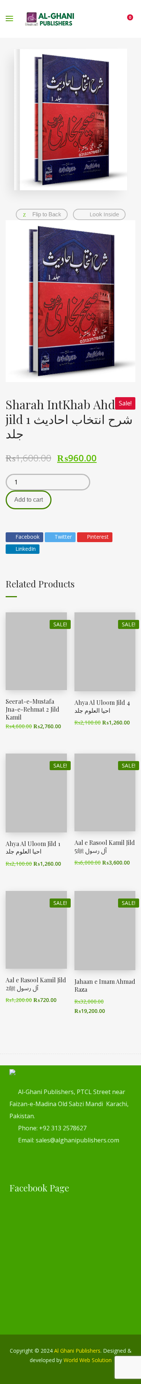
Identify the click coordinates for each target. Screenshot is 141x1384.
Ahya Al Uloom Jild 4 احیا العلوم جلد (102, 706)
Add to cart (28, 499)
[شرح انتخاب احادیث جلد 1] (70, 301)
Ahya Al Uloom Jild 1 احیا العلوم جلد (33, 847)
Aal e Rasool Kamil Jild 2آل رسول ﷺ (36, 984)
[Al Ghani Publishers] (49, 18)
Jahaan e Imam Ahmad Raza (104, 985)
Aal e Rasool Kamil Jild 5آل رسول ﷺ (104, 846)
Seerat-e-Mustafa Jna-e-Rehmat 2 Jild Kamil (32, 709)
